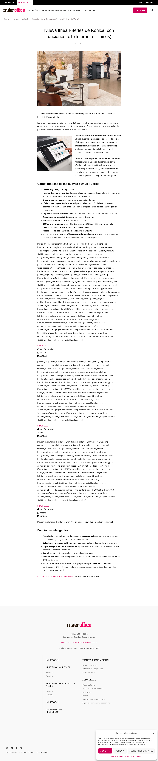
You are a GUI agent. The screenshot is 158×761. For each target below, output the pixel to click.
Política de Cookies (42, 752)
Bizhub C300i (42, 345)
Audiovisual (89, 679)
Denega (119, 751)
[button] (153, 733)
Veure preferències (141, 751)
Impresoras (52, 660)
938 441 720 (66, 642)
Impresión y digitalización (20, 19)
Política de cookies (117, 756)
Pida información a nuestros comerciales (55, 576)
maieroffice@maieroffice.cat (85, 642)
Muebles (6, 19)
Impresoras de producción (54, 710)
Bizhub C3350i (43, 506)
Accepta (105, 751)
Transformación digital (95, 660)
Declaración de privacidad (132, 756)
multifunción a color (58, 667)
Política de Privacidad (28, 752)
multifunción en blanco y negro (60, 684)
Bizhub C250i (42, 426)
